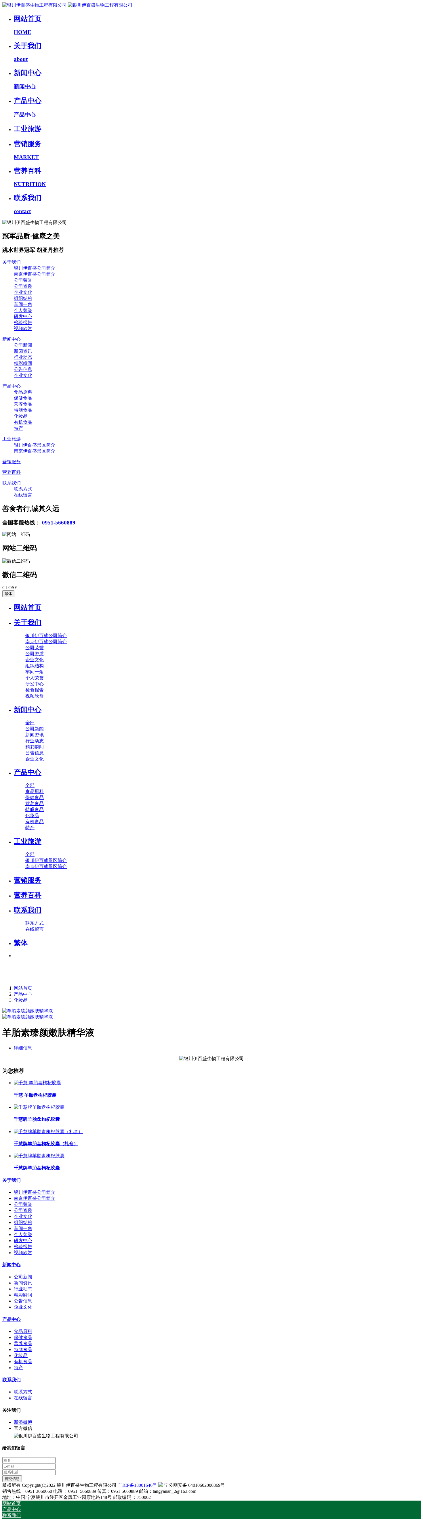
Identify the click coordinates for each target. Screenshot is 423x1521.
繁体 (8, 593)
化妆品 (21, 1000)
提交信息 (12, 1478)
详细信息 (23, 1047)
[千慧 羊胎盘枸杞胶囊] (37, 1082)
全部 (30, 722)
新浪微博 (23, 1422)
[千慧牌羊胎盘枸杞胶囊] (39, 1107)
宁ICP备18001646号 (137, 1485)
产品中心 (23, 994)
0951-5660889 (58, 523)
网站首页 (27, 607)
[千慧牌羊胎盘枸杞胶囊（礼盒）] (48, 1131)
